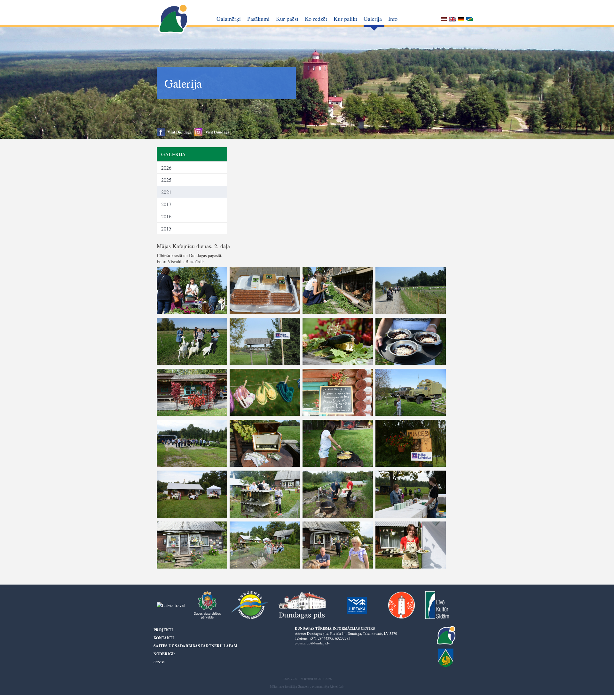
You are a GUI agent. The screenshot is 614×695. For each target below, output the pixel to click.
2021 (166, 192)
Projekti (163, 630)
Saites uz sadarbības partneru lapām (195, 646)
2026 (166, 167)
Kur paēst (287, 18)
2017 (166, 204)
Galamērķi (228, 18)
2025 (166, 179)
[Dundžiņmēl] (469, 20)
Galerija (373, 18)
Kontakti (164, 638)
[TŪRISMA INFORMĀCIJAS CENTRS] (173, 19)
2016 (166, 216)
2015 (166, 228)
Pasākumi (258, 18)
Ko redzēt (316, 18)
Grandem (303, 686)
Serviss (159, 661)
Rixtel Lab (336, 686)
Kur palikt (345, 18)
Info (393, 18)
